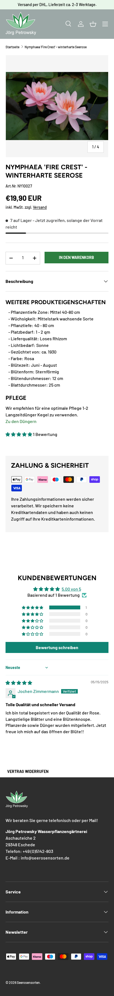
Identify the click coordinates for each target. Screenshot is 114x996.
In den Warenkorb (76, 257)
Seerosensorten (28, 982)
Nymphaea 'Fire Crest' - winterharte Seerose (56, 47)
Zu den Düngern (21, 421)
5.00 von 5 (71, 588)
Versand (40, 207)
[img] (19, 682)
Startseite (12, 47)
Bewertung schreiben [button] (57, 647)
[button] (93, 24)
